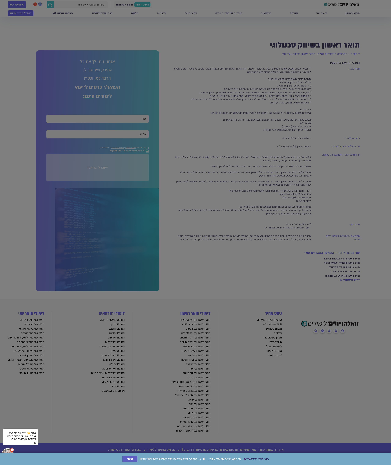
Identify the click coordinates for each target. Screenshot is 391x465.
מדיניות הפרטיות (164, 459)
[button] (20, 433)
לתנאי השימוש (181, 459)
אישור (130, 459)
